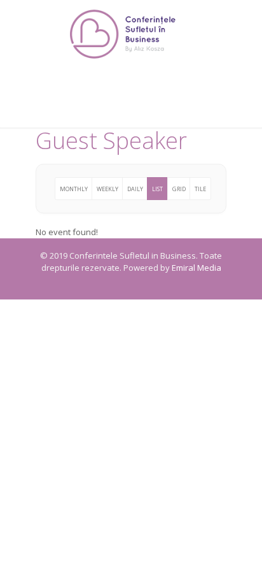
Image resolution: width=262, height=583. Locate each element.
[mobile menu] (245, 25)
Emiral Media (196, 267)
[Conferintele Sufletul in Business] (131, 33)
